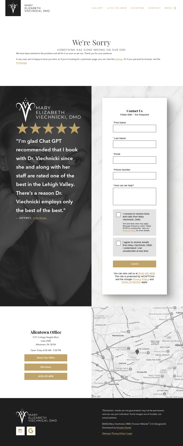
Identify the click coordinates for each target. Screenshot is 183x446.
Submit (134, 264)
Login (129, 433)
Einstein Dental (124, 427)
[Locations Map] (137, 352)
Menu (168, 8)
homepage (21, 62)
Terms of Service (131, 282)
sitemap (119, 59)
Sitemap (106, 433)
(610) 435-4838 (146, 273)
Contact (154, 8)
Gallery (97, 8)
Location (137, 8)
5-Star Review (40, 218)
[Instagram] (20, 431)
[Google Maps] (31, 431)
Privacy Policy (129, 230)
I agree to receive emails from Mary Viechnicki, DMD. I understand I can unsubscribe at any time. (138, 246)
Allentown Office (45, 332)
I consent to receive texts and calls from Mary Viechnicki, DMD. (137, 222)
